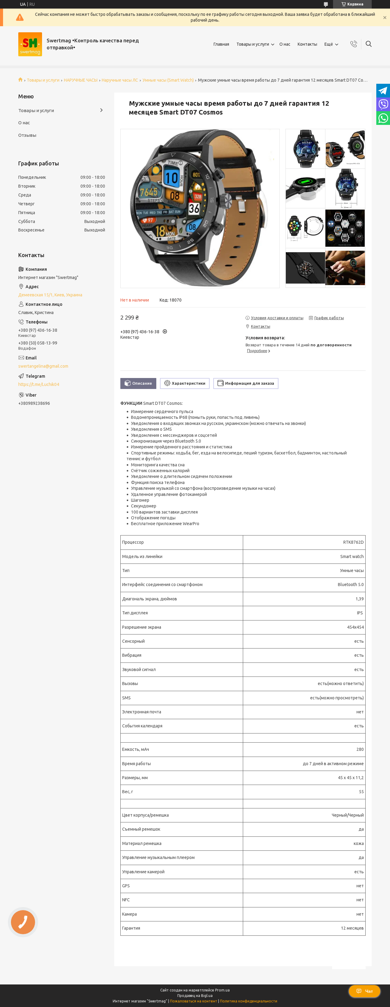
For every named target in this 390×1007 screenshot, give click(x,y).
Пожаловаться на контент (193, 1001)
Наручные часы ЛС (120, 80)
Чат (369, 991)
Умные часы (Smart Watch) (168, 80)
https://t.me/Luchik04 (38, 384)
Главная (221, 44)
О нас (284, 44)
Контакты (307, 44)
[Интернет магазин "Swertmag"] (30, 44)
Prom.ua (222, 990)
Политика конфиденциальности (248, 1001)
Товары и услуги (252, 44)
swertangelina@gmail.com (43, 366)
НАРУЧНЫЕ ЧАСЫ (81, 80)
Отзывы (27, 135)
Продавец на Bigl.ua (195, 996)
